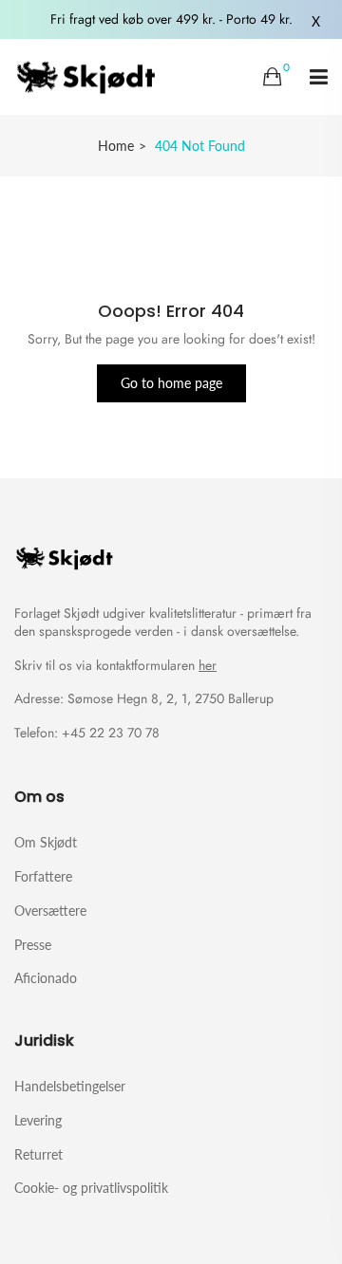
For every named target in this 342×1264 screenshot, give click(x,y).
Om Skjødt (45, 842)
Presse (32, 945)
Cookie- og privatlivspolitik (91, 1187)
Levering (38, 1120)
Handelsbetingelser (69, 1086)
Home (116, 146)
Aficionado (45, 977)
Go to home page (171, 383)
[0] (272, 77)
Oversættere (50, 910)
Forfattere (43, 876)
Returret (38, 1154)
